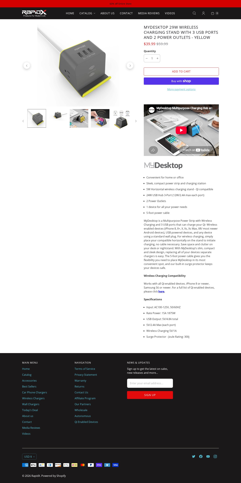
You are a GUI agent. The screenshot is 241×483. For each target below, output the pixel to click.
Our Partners (83, 404)
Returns (79, 386)
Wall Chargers (30, 404)
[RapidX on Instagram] (215, 456)
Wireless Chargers (33, 398)
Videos (170, 13)
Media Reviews (149, 13)
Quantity (150, 51)
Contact (126, 13)
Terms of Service (85, 369)
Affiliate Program (85, 398)
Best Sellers (29, 386)
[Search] (194, 13)
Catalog (86, 13)
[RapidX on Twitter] (193, 456)
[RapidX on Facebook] (200, 456)
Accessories (29, 380)
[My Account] (203, 13)
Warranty (80, 380)
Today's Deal (30, 410)
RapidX (35, 476)
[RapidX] (34, 13)
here (161, 291)
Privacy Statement (86, 375)
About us (107, 13)
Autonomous (83, 416)
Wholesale (81, 410)
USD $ (28, 456)
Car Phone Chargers (34, 392)
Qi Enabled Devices (86, 422)
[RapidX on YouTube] (208, 456)
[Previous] (26, 65)
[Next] (130, 65)
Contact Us (81, 392)
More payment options (181, 89)
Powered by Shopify (53, 476)
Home (70, 13)
